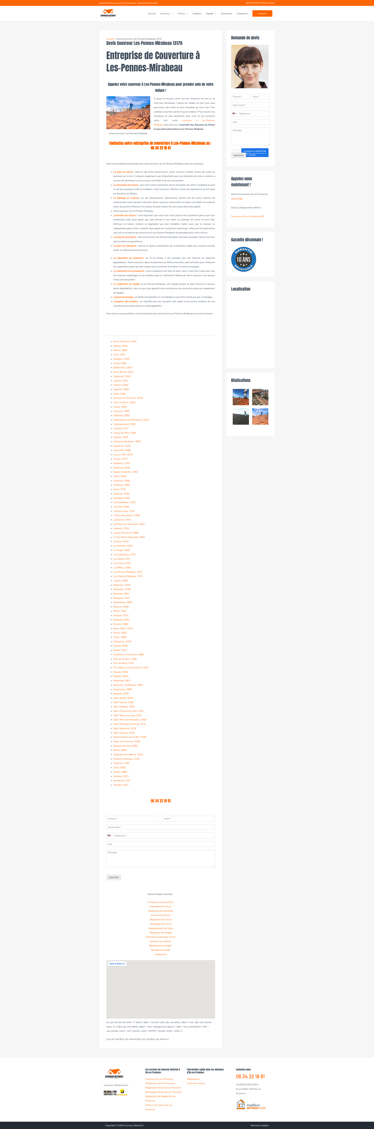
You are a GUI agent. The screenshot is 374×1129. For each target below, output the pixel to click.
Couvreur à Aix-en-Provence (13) (247, 216)
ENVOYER (114, 877)
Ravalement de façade (160, 945)
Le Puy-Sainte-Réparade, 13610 (129, 537)
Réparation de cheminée (160, 910)
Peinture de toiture (160, 915)
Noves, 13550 (120, 632)
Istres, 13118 (119, 489)
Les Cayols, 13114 (121, 558)
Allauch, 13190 (120, 345)
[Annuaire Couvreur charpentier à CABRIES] (251, 1104)
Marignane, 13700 (122, 589)
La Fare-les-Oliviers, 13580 (126, 515)
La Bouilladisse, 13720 (124, 502)
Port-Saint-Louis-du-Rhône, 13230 (130, 667)
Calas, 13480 (119, 393)
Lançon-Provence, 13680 (125, 532)
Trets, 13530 (119, 767)
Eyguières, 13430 (122, 445)
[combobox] (110, 835)
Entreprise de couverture (161, 902)
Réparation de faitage (161, 932)
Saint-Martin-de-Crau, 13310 (127, 715)
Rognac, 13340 (120, 671)
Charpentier (161, 954)
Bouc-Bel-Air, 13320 (123, 371)
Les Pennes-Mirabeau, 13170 (127, 571)
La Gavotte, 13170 (122, 519)
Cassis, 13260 (120, 406)
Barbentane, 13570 (122, 367)
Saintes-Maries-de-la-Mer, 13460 (129, 736)
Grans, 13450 (119, 476)
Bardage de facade (160, 949)
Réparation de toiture (161, 919)
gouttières (130, 236)
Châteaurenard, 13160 (124, 424)
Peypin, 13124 (120, 650)
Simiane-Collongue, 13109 (126, 758)
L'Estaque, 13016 (121, 498)
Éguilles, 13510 (120, 437)
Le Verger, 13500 (121, 550)
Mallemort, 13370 (121, 584)
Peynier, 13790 (120, 645)
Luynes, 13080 (120, 580)
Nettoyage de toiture (161, 923)
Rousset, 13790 (121, 693)
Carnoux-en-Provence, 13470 (128, 397)
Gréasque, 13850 (121, 484)
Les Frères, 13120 (122, 563)
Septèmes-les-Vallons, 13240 (128, 754)
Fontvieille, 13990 (122, 450)
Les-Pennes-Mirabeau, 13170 (127, 576)
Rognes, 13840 (120, 676)
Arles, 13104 (119, 354)
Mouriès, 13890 (120, 624)
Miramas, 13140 (120, 615)
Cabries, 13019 (120, 380)
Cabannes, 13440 (122, 376)
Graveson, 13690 (121, 480)
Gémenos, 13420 (121, 467)
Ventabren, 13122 (122, 780)
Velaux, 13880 (120, 771)
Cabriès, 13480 (120, 384)
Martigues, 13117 (121, 597)
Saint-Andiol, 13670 (123, 697)
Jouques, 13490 (121, 493)
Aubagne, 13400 (121, 358)
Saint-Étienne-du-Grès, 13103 (128, 710)
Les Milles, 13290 (121, 567)
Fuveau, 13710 (120, 458)
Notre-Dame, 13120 (123, 628)
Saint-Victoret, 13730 (124, 732)
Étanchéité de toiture (160, 906)
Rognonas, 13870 (121, 680)
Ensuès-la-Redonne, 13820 (127, 441)
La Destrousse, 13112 (123, 511)
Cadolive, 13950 (121, 389)
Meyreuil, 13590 (121, 606)
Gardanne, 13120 (121, 463)
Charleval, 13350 (121, 415)
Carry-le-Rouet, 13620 (124, 402)
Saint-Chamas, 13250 (124, 706)
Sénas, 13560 (119, 750)
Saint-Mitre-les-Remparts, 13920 (130, 719)
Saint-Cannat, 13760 (123, 702)
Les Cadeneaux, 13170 (124, 554)
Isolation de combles (161, 941)
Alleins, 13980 (120, 350)
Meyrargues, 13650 (122, 602)
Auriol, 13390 (119, 363)
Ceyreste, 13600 (121, 411)
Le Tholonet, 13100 (122, 545)
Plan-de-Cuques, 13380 (125, 658)
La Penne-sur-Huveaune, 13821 (129, 524)
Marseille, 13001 (121, 593)
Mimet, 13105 (119, 610)
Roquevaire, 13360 (122, 689)
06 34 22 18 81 (161, 148)
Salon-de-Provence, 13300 (126, 741)
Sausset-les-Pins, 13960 (125, 745)
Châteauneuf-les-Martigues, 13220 (131, 419)
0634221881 (237, 198)
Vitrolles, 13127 (120, 784)
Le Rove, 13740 (121, 541)
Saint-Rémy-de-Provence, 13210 (129, 723)
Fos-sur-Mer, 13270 (123, 454)
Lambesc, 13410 (121, 528)
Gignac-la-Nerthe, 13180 (125, 471)
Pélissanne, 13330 (122, 641)
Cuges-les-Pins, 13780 (124, 432)
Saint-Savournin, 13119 (124, 728)
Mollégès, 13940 (121, 619)
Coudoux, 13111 (120, 428)
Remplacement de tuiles (160, 928)
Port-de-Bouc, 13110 (123, 663)
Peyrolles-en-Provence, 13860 (128, 654)
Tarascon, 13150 (121, 763)
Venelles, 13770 (121, 776)
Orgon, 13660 (119, 637)
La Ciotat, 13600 (121, 506)
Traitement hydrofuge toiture (161, 936)
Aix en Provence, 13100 (124, 341)
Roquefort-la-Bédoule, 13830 (128, 684)
